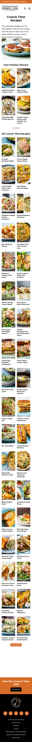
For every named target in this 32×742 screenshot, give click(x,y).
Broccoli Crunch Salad (7, 390)
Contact (16, 728)
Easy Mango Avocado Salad (22, 187)
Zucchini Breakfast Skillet (8, 160)
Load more (16, 645)
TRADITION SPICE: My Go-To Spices (15, 1)
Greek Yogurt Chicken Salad (22, 361)
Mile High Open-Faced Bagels (23, 530)
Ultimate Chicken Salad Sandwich (8, 639)
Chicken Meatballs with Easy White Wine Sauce (23, 332)
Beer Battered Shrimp (7, 245)
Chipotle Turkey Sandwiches (23, 419)
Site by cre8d (16, 737)
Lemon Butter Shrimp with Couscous (7, 188)
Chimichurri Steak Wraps (23, 503)
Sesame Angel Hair (7, 419)
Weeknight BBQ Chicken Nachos (8, 118)
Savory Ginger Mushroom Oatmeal (22, 391)
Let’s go (16, 689)
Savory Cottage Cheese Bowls (7, 303)
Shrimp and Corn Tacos (23, 557)
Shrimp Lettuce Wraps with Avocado (22, 275)
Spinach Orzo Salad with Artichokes (22, 475)
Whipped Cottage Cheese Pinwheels (8, 217)
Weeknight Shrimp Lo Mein (7, 474)
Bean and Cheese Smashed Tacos (8, 584)
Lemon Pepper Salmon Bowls (22, 160)
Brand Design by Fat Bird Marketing (16, 731)
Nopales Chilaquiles (21, 611)
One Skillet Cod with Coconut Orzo (22, 246)
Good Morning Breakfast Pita (22, 639)
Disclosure (16, 725)
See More (16, 127)
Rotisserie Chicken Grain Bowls (7, 275)
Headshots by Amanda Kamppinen (16, 734)
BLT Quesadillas (8, 446)
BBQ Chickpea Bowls (7, 503)
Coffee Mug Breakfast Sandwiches (6, 362)
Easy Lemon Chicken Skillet (22, 91)
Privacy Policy (16, 722)
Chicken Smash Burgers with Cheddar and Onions (22, 120)
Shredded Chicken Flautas (7, 611)
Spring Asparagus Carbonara (23, 216)
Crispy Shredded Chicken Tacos (8, 91)
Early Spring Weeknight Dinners (6, 331)
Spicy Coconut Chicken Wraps (7, 530)
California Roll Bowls (22, 584)
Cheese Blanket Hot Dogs (23, 447)
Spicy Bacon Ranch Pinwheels (23, 303)
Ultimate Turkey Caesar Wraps (8, 557)
